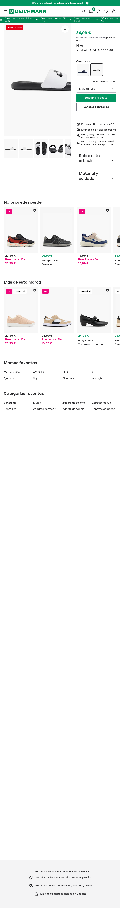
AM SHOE (39, 372)
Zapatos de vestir (44, 409)
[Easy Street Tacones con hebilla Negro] (94, 317)
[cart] (113, 11)
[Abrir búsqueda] (83, 11)
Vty (35, 378)
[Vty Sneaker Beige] (94, 237)
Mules (37, 402)
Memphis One (12, 372)
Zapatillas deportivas (76, 409)
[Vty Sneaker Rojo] (21, 237)
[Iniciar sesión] (98, 11)
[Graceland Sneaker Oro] (21, 317)
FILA (65, 372)
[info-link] (88, 3)
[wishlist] (106, 11)
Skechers (68, 378)
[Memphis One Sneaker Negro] (57, 237)
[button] (37, 80)
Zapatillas (10, 409)
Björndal (9, 378)
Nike (79, 45)
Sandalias (10, 402)
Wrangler (98, 378)
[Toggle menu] (6, 11)
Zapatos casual (102, 402)
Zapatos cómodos (103, 409)
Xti (93, 372)
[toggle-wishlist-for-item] (65, 29)
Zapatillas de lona (73, 402)
